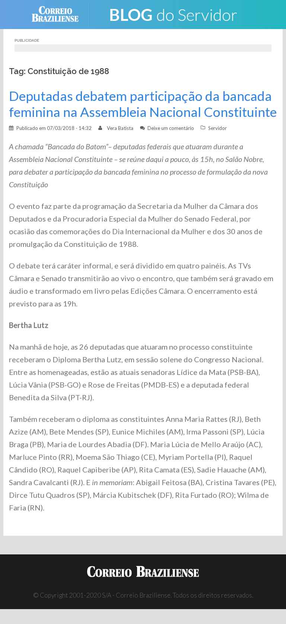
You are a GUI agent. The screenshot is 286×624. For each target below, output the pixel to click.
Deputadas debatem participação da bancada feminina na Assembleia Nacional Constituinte (143, 104)
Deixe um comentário (170, 128)
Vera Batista (120, 128)
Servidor (217, 128)
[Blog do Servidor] (172, 13)
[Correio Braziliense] (61, 13)
